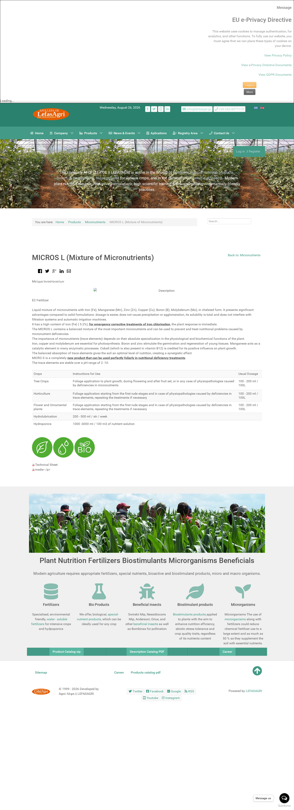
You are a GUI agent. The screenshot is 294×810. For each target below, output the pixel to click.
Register (254, 151)
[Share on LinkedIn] (61, 271)
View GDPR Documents (275, 75)
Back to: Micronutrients (244, 255)
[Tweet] (47, 271)
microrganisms (235, 619)
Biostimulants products (189, 614)
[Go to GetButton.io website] (284, 806)
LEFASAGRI (254, 691)
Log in (241, 151)
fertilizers (181, 172)
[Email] (69, 271)
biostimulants (107, 178)
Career (227, 652)
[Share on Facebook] (40, 271)
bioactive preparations (75, 178)
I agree (249, 85)
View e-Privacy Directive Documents (266, 65)
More (249, 92)
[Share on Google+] (54, 271)
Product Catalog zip (67, 652)
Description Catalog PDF (147, 652)
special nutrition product (211, 172)
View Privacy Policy (278, 55)
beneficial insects (208, 178)
